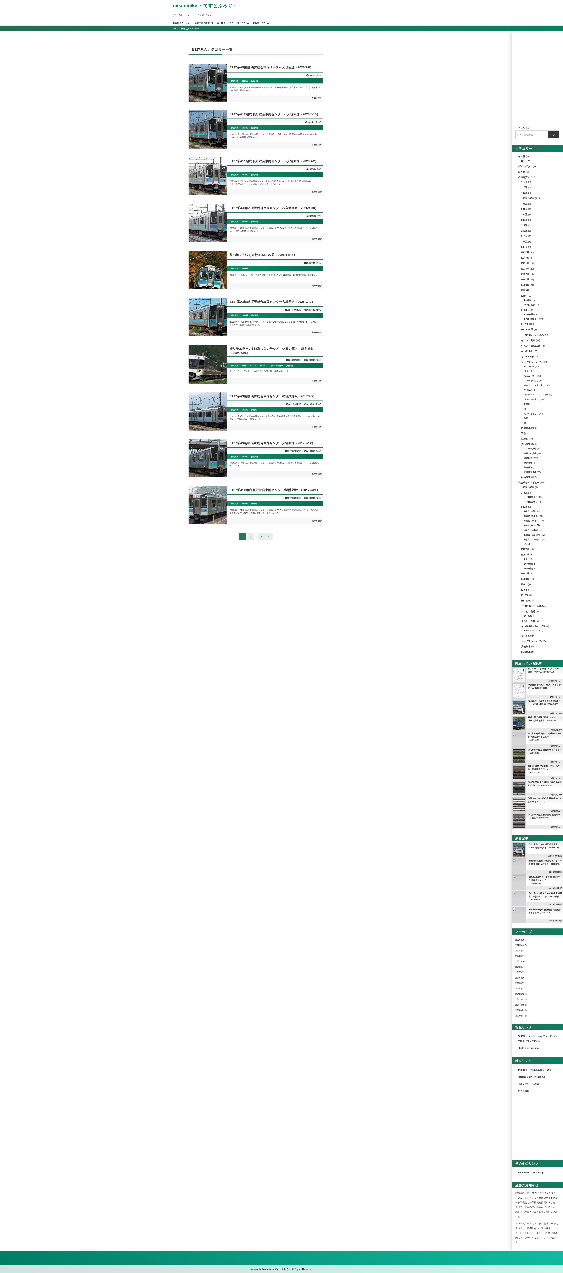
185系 (524, 203)
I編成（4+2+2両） (532, 525)
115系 (524, 187)
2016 (518, 977)
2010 (518, 1010)
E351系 (525, 279)
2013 (518, 994)
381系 (524, 241)
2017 (518, 972)
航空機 (521, 171)
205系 (524, 214)
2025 (518, 945)
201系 (524, 209)
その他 (521, 156)
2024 (518, 950)
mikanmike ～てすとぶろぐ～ (205, 5)
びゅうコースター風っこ (535, 385)
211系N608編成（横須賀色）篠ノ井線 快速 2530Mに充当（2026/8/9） (545, 862)
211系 (524, 225)
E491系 (527, 300)
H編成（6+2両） (531, 520)
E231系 (525, 263)
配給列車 (526, 477)
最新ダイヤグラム (261, 22)
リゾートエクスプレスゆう (536, 394)
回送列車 (526, 428)
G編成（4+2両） (532, 515)
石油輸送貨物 (530, 472)
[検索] (553, 134)
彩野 (526, 418)
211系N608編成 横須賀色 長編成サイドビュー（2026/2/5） (544, 816)
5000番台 (528, 568)
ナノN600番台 (530, 501)
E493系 (525, 290)
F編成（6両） (530, 511)
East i (524, 295)
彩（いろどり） (531, 413)
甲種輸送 (528, 467)
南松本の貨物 (530, 453)
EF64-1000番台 (531, 319)
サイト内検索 (522, 128)
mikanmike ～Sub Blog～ (531, 1172)
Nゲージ (525, 161)
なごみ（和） (530, 375)
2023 (518, 956)
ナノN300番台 (530, 497)
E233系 (525, 268)
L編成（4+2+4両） (532, 539)
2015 (518, 983)
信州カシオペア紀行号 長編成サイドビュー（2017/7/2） (544, 800)
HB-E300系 (527, 329)
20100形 (528, 615)
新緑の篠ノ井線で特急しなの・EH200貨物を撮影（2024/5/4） (542, 719)
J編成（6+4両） (531, 530)
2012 (518, 999)
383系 (524, 247)
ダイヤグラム (243, 22)
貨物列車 (526, 444)
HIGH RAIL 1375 (532, 630)
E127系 (525, 252)
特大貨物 (528, 462)
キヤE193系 (529, 304)
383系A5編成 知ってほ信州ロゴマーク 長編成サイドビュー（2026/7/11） (544, 736)
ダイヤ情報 (523, 1091)
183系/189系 (527, 198)
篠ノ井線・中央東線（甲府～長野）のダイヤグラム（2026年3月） (544, 670)
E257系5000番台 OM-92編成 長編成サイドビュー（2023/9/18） (545, 783)
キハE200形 (527, 356)
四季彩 (527, 404)
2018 (518, 966)
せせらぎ (528, 371)
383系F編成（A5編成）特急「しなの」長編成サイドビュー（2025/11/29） (544, 769)
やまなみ (528, 389)
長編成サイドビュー (182, 22)
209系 (524, 219)
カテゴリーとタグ (225, 22)
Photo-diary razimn (528, 1048)
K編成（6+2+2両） (533, 534)
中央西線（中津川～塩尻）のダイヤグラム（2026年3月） (544, 686)
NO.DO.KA (529, 366)
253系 (524, 230)
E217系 (525, 257)
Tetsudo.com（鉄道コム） (532, 1076)
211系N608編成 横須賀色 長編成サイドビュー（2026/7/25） (545, 911)
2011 (518, 1004)
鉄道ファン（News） (529, 1083)
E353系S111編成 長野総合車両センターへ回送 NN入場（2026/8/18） (544, 702)
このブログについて (204, 22)
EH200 (525, 324)
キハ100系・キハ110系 (533, 626)
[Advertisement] (537, 79)
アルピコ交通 (528, 611)
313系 (524, 236)
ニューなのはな (531, 380)
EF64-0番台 (529, 314)
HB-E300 (526, 600)
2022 (518, 961)
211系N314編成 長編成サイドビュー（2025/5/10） (545, 751)
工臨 (523, 433)
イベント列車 (528, 340)
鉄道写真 (523, 177)
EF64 (524, 310)
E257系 (525, 274)
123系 (524, 192)
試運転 (524, 438)
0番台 (526, 559)
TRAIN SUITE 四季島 (532, 334)
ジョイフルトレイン (531, 362)
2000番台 (528, 563)
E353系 (525, 285)
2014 (518, 988)
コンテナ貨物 (530, 448)
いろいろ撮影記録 (530, 345)
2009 (518, 1015)
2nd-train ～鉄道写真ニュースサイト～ (538, 1069)
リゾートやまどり (532, 399)
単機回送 (528, 458)
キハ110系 (526, 351)
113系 (524, 182)
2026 (518, 939)
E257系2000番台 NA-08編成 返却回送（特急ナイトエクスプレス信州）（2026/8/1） (545, 896)
